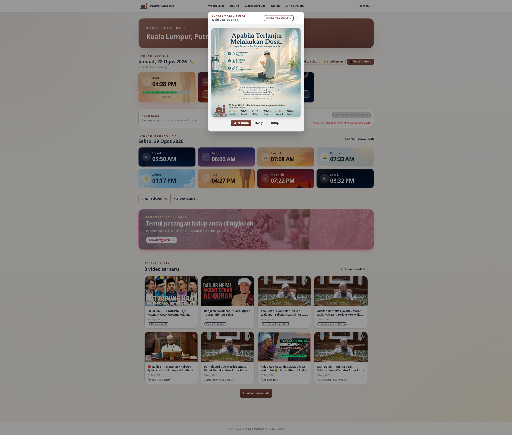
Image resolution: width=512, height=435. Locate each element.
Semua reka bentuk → (278, 17)
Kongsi (259, 123)
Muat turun (241, 123)
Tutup (275, 123)
